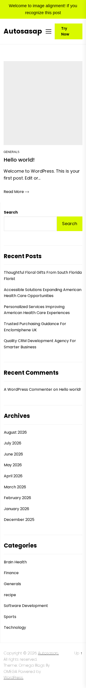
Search (11, 212)
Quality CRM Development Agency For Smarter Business (40, 344)
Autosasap (23, 31)
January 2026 (16, 509)
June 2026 (13, 454)
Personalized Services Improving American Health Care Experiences (37, 310)
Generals (11, 152)
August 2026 (15, 432)
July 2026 (12, 443)
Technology (15, 627)
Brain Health (15, 562)
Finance (11, 573)
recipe (10, 595)
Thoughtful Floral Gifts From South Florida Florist (43, 275)
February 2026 (17, 498)
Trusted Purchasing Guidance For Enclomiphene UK (35, 327)
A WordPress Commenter (28, 389)
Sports (10, 616)
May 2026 (13, 465)
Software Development (26, 605)
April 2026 (13, 476)
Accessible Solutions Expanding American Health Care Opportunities (42, 293)
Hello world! (70, 389)
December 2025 (19, 519)
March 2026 (15, 487)
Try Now (65, 31)
